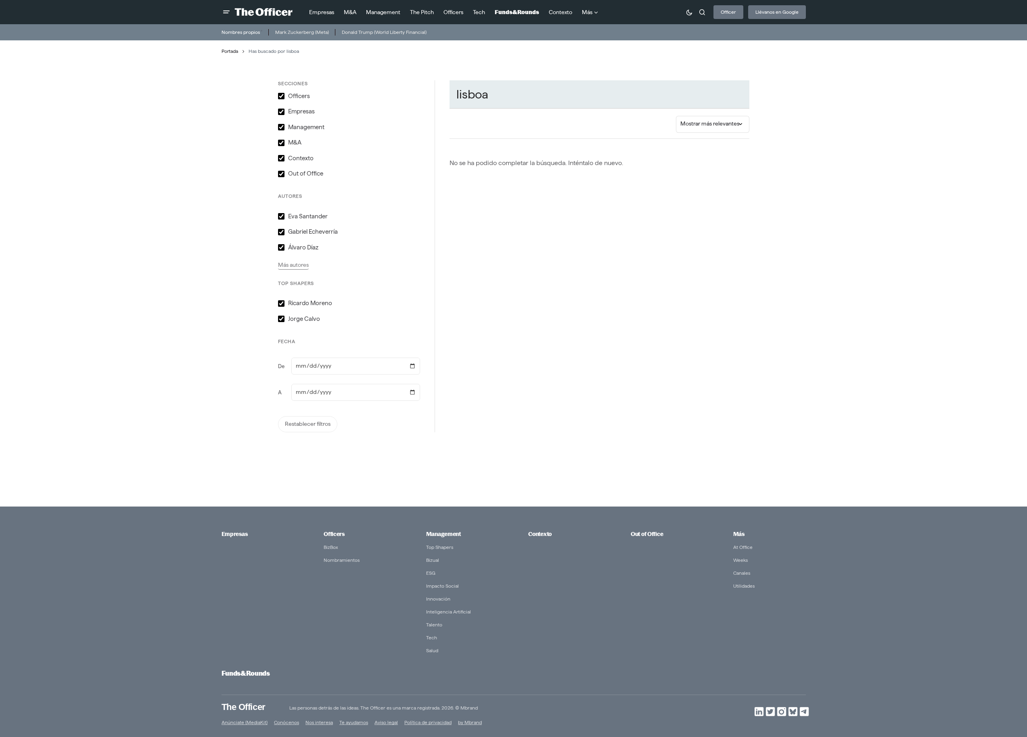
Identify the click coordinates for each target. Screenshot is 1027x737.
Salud (432, 650)
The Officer (244, 707)
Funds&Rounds (246, 673)
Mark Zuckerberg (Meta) (302, 32)
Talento (434, 624)
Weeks (740, 560)
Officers (334, 534)
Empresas (235, 534)
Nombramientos (342, 560)
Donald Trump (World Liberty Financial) (384, 32)
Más (739, 534)
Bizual (432, 560)
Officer (728, 12)
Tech (431, 637)
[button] (226, 12)
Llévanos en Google (777, 12)
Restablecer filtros (307, 424)
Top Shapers (439, 547)
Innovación (438, 598)
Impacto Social (442, 585)
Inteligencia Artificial (448, 611)
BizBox (331, 547)
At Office (743, 547)
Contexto (540, 534)
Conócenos (286, 722)
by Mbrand (470, 722)
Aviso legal (386, 722)
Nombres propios (241, 32)
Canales (741, 573)
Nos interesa (319, 722)
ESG (430, 573)
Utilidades (744, 585)
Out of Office (647, 534)
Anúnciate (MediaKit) (245, 722)
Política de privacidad (428, 722)
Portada (230, 51)
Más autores (293, 265)
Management (443, 534)
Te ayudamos (353, 722)
